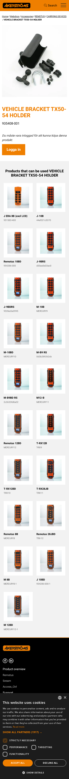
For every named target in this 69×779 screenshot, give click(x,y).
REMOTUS (40, 16)
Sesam (7, 681)
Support (8, 693)
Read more (19, 726)
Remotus (8, 675)
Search (52, 5)
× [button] (64, 697)
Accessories (27, 16)
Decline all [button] (50, 762)
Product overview (14, 669)
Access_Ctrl (10, 687)
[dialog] (34, 736)
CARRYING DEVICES (56, 16)
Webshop (14, 16)
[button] (34, 732)
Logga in (14, 149)
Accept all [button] (18, 762)
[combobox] (60, 698)
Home (5, 16)
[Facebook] (5, 660)
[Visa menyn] (63, 5)
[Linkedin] (11, 660)
